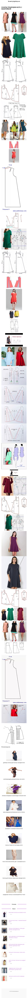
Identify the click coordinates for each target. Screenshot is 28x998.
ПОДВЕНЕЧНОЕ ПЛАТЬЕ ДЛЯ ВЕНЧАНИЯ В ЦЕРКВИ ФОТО (15, 969)
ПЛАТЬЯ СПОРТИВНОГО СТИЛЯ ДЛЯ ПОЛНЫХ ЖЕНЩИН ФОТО (16, 929)
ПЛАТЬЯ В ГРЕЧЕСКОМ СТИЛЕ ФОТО (17, 952)
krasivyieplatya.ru (14, 1)
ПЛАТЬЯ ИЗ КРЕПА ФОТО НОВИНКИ (16, 976)
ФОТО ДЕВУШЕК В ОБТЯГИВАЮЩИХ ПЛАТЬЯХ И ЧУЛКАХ (17, 937)
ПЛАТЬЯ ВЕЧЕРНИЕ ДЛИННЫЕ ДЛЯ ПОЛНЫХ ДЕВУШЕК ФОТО (16, 945)
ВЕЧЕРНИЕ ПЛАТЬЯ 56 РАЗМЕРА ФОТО (17, 912)
